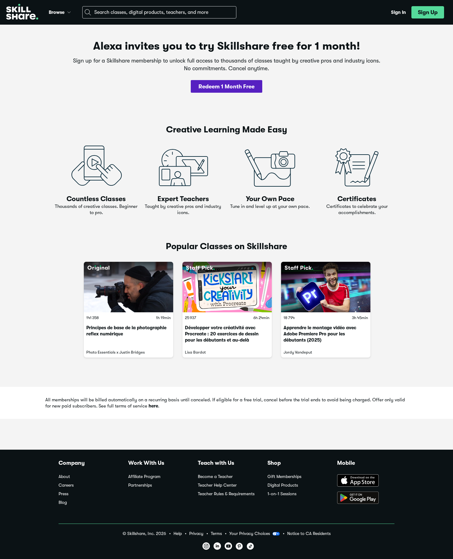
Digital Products (282, 485)
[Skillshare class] (128, 287)
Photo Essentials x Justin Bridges (115, 352)
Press (63, 494)
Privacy (196, 533)
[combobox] (159, 12)
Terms (216, 533)
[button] (69, 11)
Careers (66, 485)
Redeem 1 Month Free (226, 86)
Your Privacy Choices (249, 533)
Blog (63, 502)
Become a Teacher (215, 476)
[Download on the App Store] (365, 481)
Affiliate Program (144, 476)
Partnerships (140, 485)
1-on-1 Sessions (281, 494)
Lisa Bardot (195, 352)
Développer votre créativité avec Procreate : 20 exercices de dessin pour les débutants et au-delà (222, 334)
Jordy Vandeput (298, 352)
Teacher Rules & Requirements (226, 494)
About (64, 476)
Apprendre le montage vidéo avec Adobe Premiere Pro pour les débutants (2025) (320, 334)
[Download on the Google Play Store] (365, 498)
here (153, 406)
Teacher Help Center (217, 485)
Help (177, 533)
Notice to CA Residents (309, 533)
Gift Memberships (284, 476)
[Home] (22, 12)
